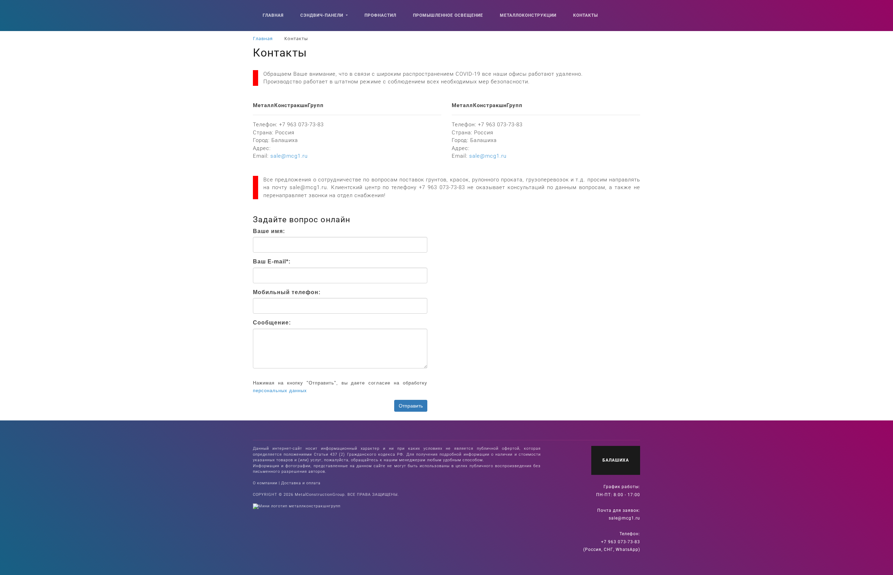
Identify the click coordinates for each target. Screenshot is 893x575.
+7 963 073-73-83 (620, 541)
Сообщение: (272, 323)
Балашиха (615, 460)
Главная (273, 15)
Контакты (585, 15)
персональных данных (280, 390)
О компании (265, 483)
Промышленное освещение (448, 15)
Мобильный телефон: (287, 292)
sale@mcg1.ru (624, 518)
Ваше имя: (269, 231)
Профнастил (380, 15)
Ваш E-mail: (272, 261)
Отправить (411, 406)
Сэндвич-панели (322, 15)
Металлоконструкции (528, 15)
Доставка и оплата (301, 483)
